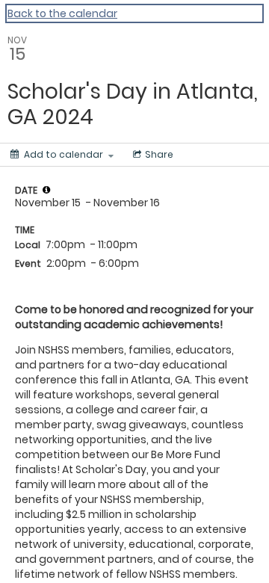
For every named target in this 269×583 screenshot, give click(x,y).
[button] (46, 189)
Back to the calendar (62, 13)
